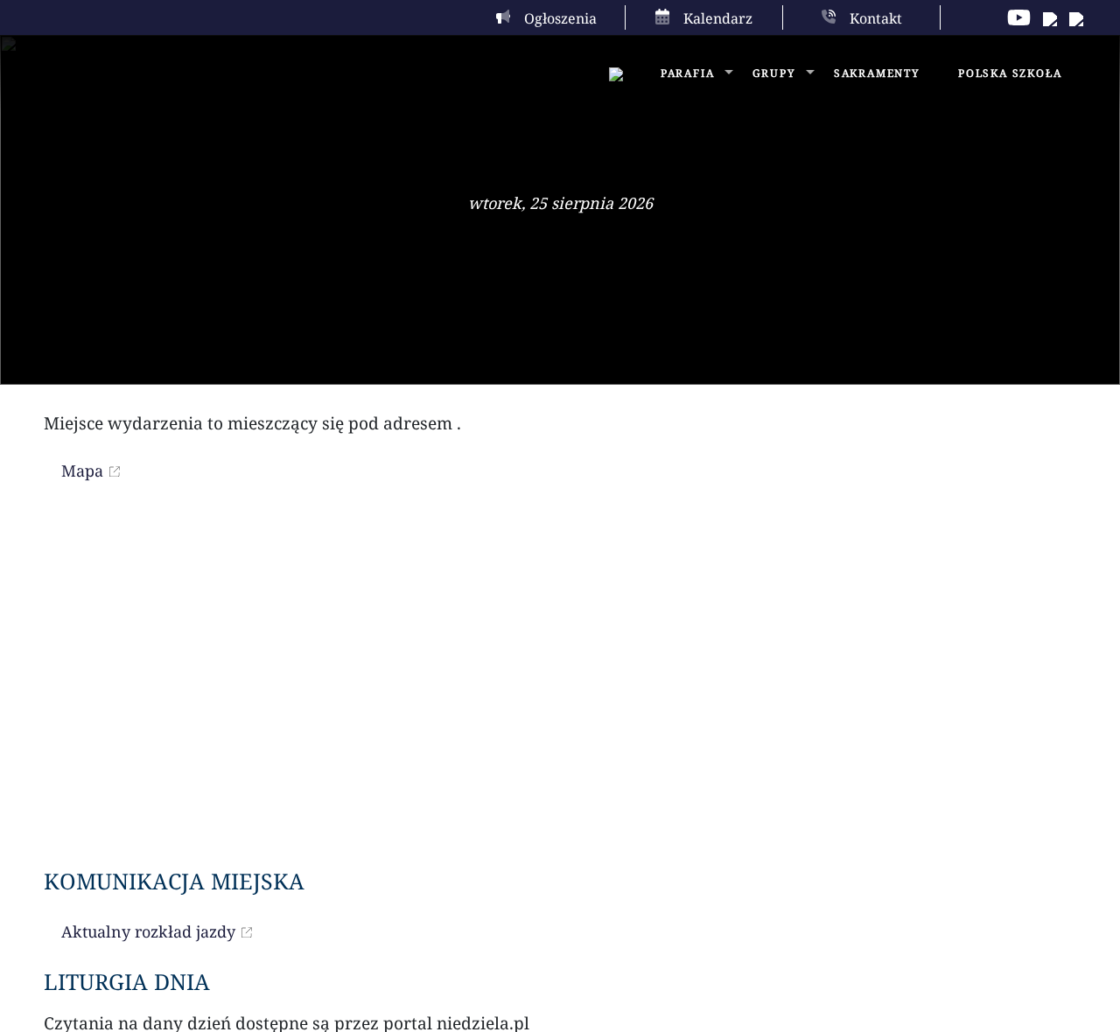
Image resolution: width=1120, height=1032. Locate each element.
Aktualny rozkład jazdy (148, 931)
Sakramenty (877, 73)
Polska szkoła (1009, 73)
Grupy (774, 73)
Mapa (82, 470)
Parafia (688, 73)
